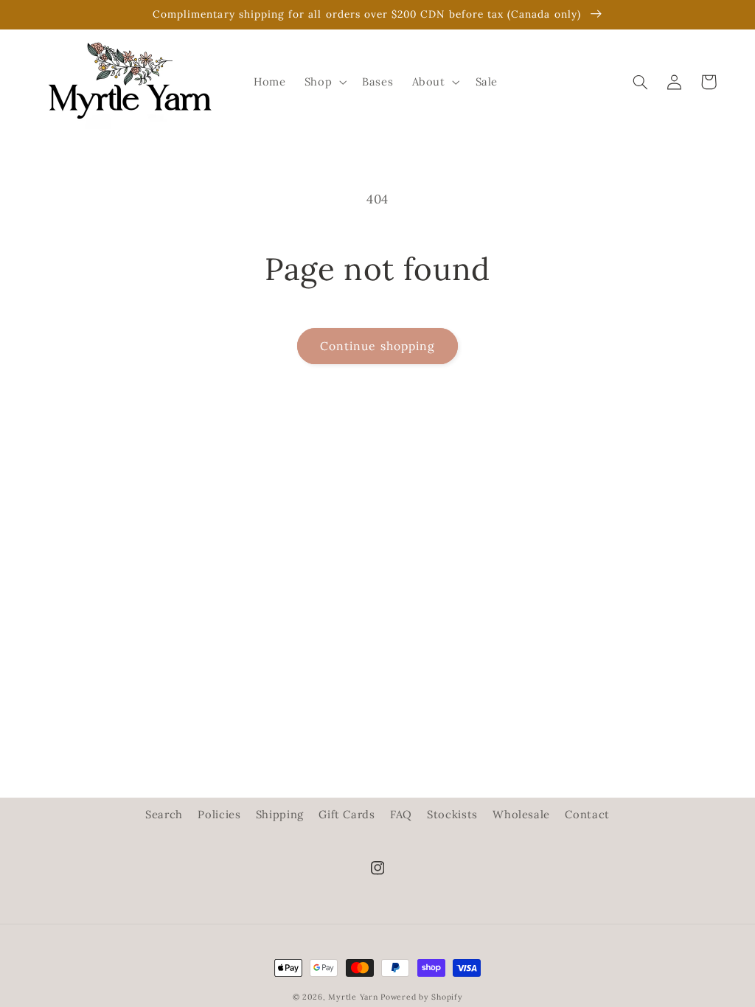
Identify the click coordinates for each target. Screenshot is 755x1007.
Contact (587, 814)
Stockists (452, 814)
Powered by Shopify (421, 997)
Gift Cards (347, 814)
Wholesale (521, 814)
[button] (323, 82)
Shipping (280, 814)
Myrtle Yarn (353, 997)
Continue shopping (377, 345)
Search (164, 814)
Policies (219, 814)
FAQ (401, 814)
